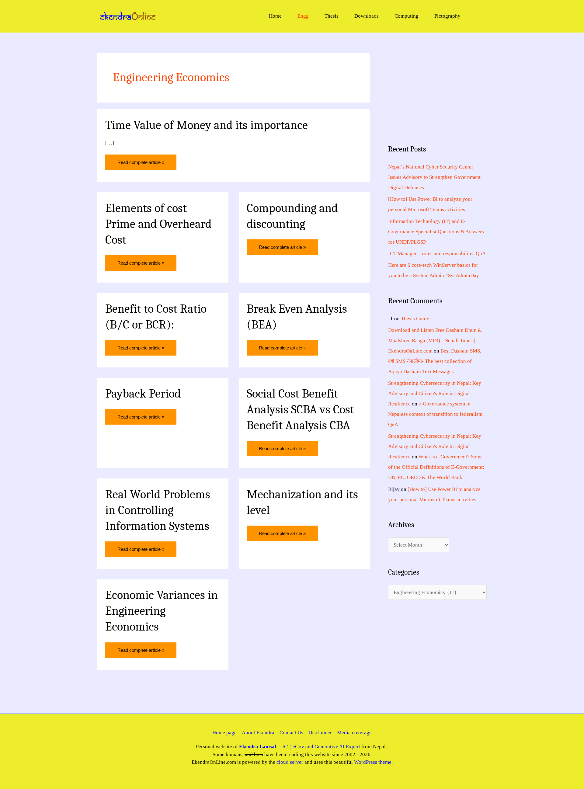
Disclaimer (320, 732)
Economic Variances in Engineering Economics (161, 611)
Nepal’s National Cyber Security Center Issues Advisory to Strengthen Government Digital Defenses (434, 177)
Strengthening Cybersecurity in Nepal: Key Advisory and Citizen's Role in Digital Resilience (434, 393)
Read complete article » (140, 160)
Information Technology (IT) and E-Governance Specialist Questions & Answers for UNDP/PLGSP (436, 231)
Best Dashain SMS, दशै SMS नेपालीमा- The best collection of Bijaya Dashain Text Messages (434, 361)
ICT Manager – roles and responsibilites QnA (437, 253)
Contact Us (291, 732)
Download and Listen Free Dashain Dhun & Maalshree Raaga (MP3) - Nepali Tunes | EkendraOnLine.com (435, 340)
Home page (224, 732)
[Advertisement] (437, 91)
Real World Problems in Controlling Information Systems (157, 510)
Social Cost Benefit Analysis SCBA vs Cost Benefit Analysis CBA (300, 409)
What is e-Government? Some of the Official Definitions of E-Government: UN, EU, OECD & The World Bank (436, 467)
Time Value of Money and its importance (206, 125)
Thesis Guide (415, 319)
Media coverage (354, 732)
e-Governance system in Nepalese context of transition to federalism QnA (435, 414)
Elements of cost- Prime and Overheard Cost (158, 224)
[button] (478, 16)
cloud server (289, 762)
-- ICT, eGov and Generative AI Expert (299, 746)
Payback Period (143, 394)
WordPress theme (372, 762)
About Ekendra (258, 732)
